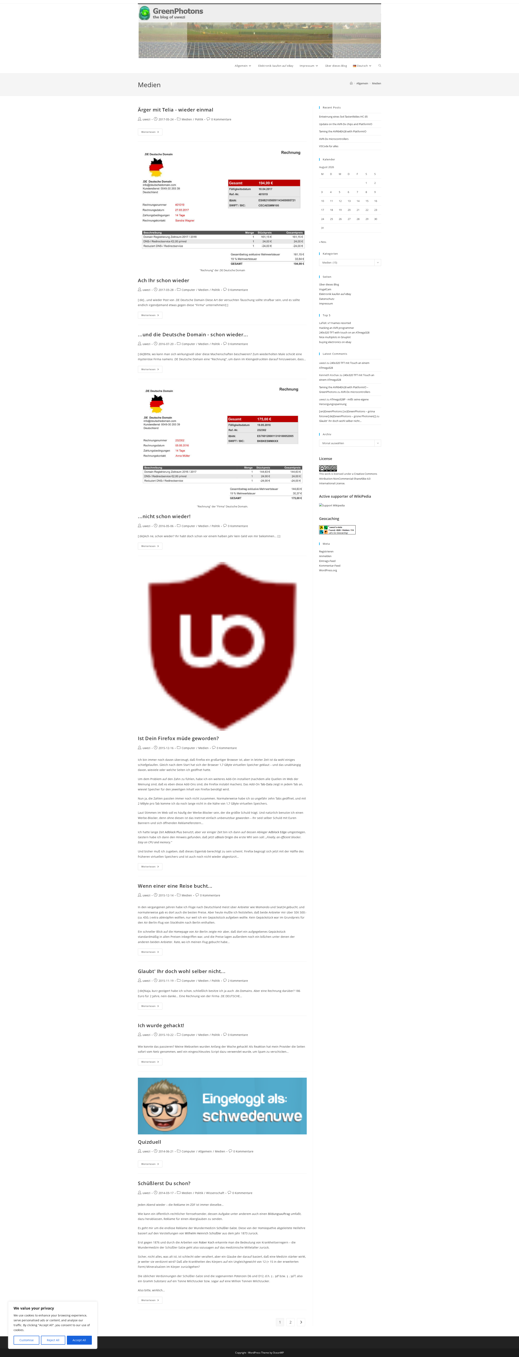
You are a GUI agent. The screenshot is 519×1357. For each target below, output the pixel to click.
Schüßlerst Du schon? (164, 1183)
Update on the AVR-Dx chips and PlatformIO (345, 124)
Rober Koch (206, 1242)
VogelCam (325, 289)
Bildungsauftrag (279, 1214)
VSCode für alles (328, 146)
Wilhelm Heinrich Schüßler (203, 1233)
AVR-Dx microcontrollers (334, 139)
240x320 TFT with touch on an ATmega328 (344, 332)
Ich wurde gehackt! (161, 1025)
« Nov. (323, 242)
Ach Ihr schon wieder (163, 280)
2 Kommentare (238, 981)
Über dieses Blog (329, 284)
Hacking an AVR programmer (336, 328)
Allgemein (205, 1151)
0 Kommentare (221, 119)
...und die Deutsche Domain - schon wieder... (193, 334)
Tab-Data (266, 784)
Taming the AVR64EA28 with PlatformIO (342, 131)
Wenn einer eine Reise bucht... (175, 885)
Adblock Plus (173, 832)
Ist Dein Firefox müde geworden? (178, 738)
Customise (26, 1340)
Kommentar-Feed (329, 565)
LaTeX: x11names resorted (335, 323)
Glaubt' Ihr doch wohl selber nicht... (181, 971)
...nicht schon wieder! (164, 516)
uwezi (146, 119)
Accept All (79, 1340)
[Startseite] (351, 83)
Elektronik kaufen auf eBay (335, 294)
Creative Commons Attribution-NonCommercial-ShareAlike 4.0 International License (348, 478)
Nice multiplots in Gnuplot (335, 337)
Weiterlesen (151, 132)
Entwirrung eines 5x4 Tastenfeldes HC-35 (343, 116)
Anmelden (325, 556)
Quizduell (149, 1141)
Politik (199, 119)
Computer (188, 290)
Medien (376, 83)
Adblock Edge (277, 832)
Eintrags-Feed (327, 561)
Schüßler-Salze (227, 1228)
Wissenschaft (215, 1193)
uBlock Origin (224, 837)
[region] (52, 1325)
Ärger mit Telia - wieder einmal (175, 109)
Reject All (53, 1340)
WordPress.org (328, 570)
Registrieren (326, 551)
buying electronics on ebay (335, 342)
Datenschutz (326, 299)
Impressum (326, 303)
